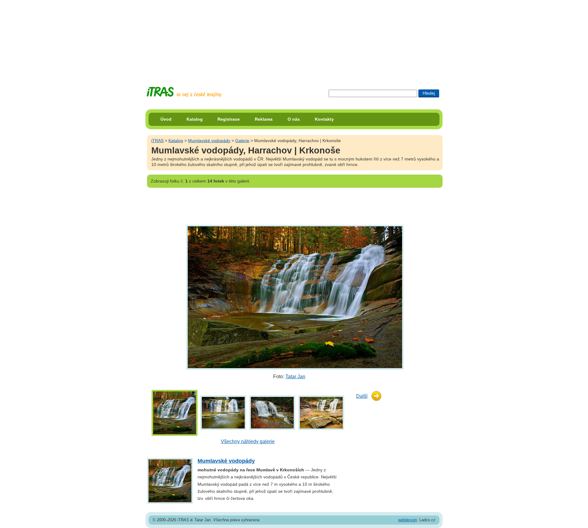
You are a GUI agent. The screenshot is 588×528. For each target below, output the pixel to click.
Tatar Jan (295, 376)
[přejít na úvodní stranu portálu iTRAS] (184, 92)
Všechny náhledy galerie (248, 441)
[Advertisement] (294, 38)
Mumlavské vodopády (209, 140)
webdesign (407, 520)
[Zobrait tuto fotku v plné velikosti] (174, 412)
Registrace (228, 119)
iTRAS (157, 140)
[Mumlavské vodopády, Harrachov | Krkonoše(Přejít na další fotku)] (294, 297)
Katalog (195, 119)
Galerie (242, 140)
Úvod (166, 119)
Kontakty (324, 119)
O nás (294, 119)
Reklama (264, 119)
